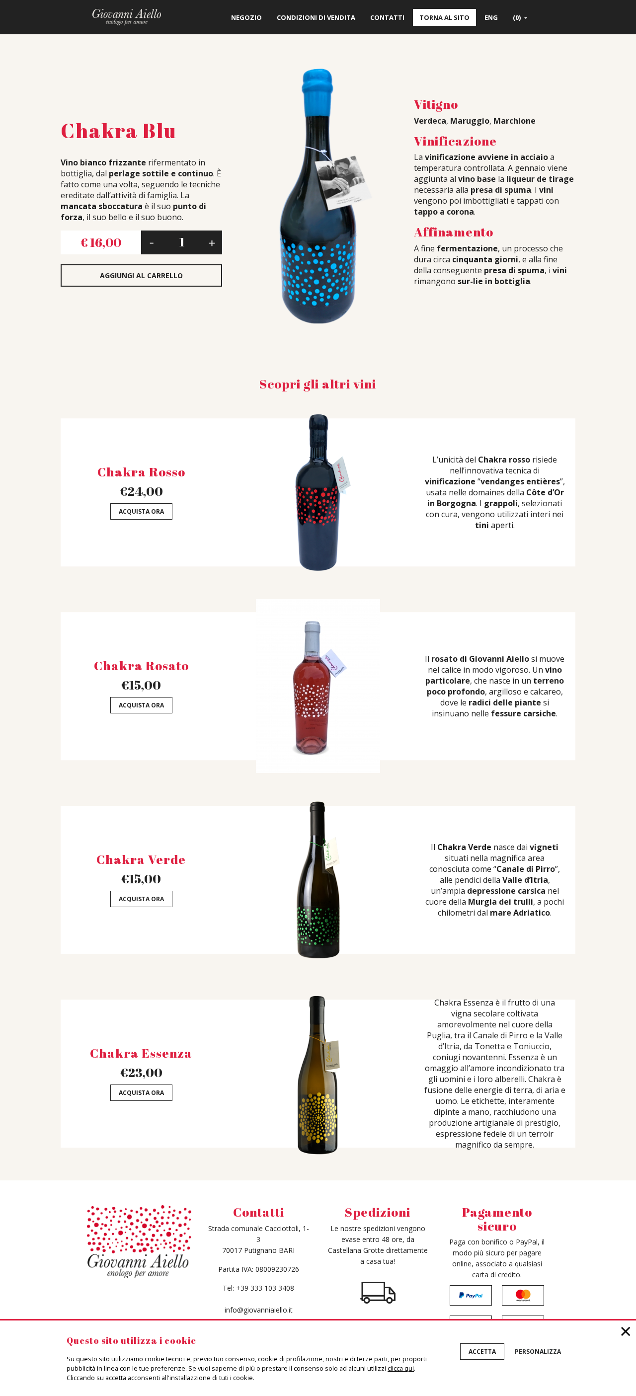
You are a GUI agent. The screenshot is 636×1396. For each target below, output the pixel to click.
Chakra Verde (141, 859)
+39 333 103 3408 (265, 1288)
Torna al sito (444, 17)
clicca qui (401, 1368)
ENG (491, 17)
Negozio (246, 17)
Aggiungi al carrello (141, 275)
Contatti (387, 17)
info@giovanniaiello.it (259, 1310)
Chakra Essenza (141, 1053)
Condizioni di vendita (316, 17)
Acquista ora (141, 511)
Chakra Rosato (141, 665)
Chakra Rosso (141, 472)
